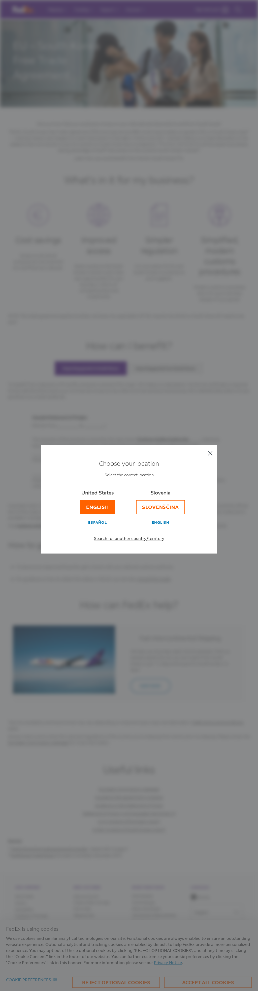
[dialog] (129, 495)
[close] (210, 453)
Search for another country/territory (129, 538)
